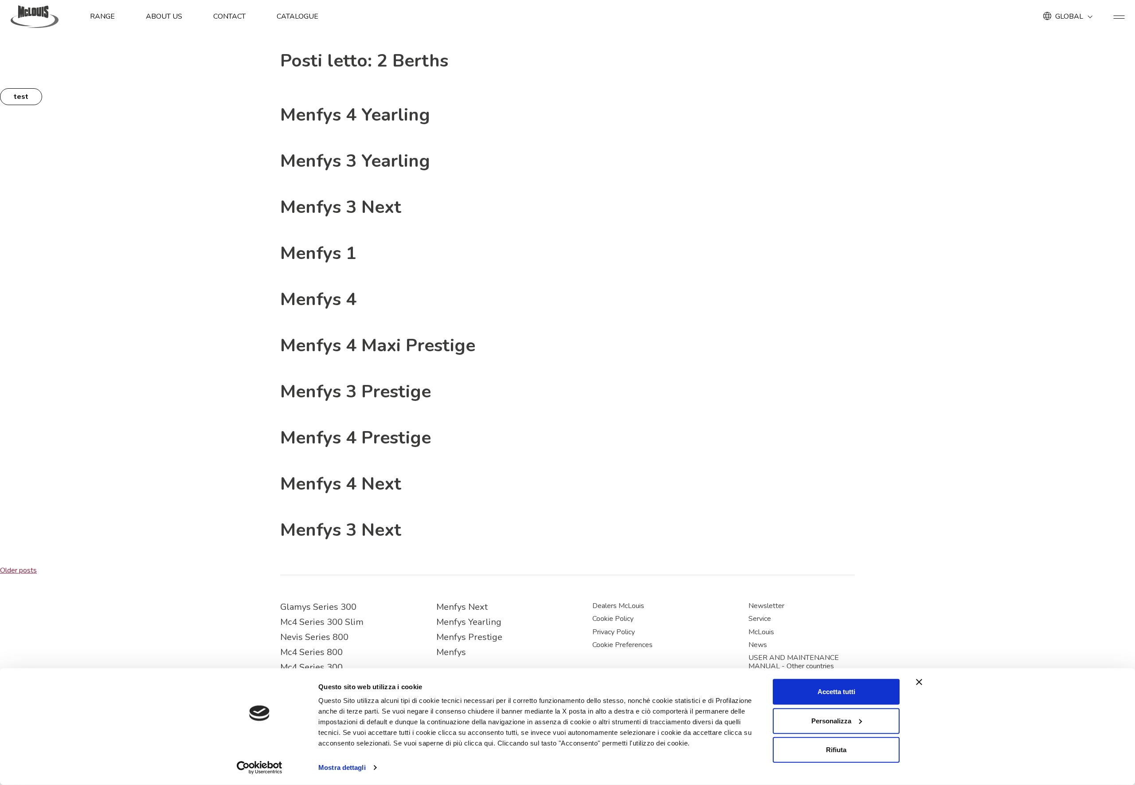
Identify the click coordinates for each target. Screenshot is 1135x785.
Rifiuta (836, 750)
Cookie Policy (613, 619)
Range (102, 16)
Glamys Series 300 (318, 607)
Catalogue (297, 16)
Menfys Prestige (469, 637)
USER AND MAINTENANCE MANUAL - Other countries (793, 662)
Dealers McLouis (618, 606)
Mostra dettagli (342, 767)
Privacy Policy (613, 632)
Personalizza (831, 720)
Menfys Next (462, 607)
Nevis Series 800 (314, 637)
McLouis (761, 632)
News (757, 645)
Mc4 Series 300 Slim (322, 622)
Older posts (18, 570)
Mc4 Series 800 (311, 652)
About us (164, 16)
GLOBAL (1069, 16)
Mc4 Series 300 (311, 667)
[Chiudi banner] (919, 682)
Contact (229, 16)
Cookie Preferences (622, 645)
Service (759, 619)
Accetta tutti (836, 691)
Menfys (451, 652)
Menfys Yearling (468, 622)
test (21, 97)
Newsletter (766, 606)
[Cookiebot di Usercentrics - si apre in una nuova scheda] (259, 767)
